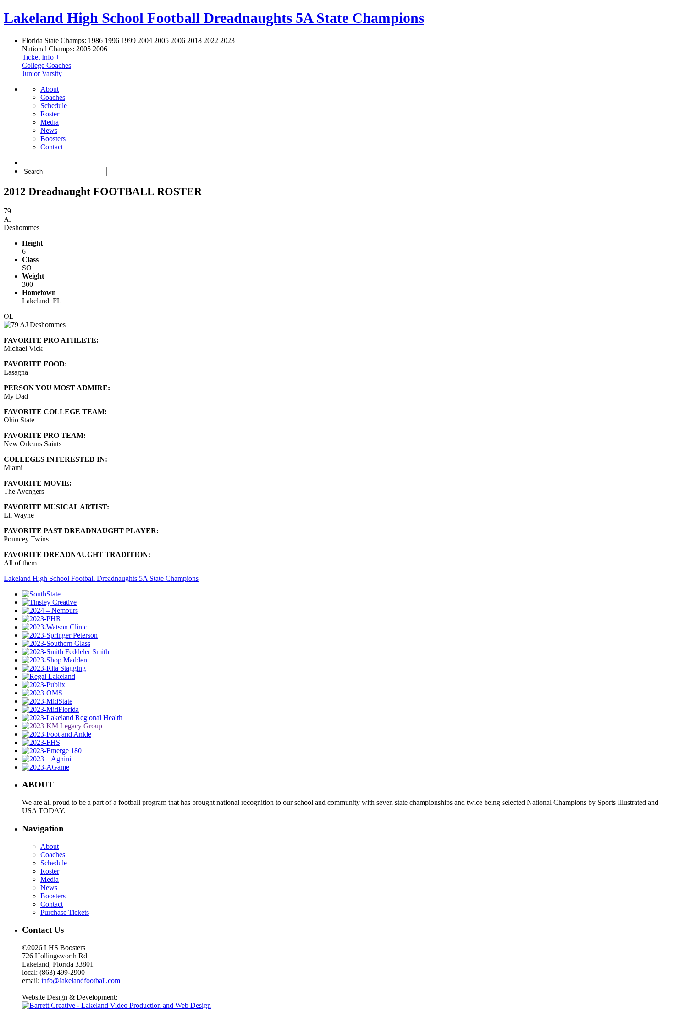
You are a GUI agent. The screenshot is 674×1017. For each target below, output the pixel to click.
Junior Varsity (42, 73)
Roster (49, 114)
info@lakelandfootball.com (80, 980)
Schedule (53, 105)
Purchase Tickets (64, 912)
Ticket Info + (41, 57)
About (49, 89)
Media (49, 122)
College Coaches (46, 65)
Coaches (52, 97)
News (48, 130)
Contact (51, 147)
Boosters (53, 138)
